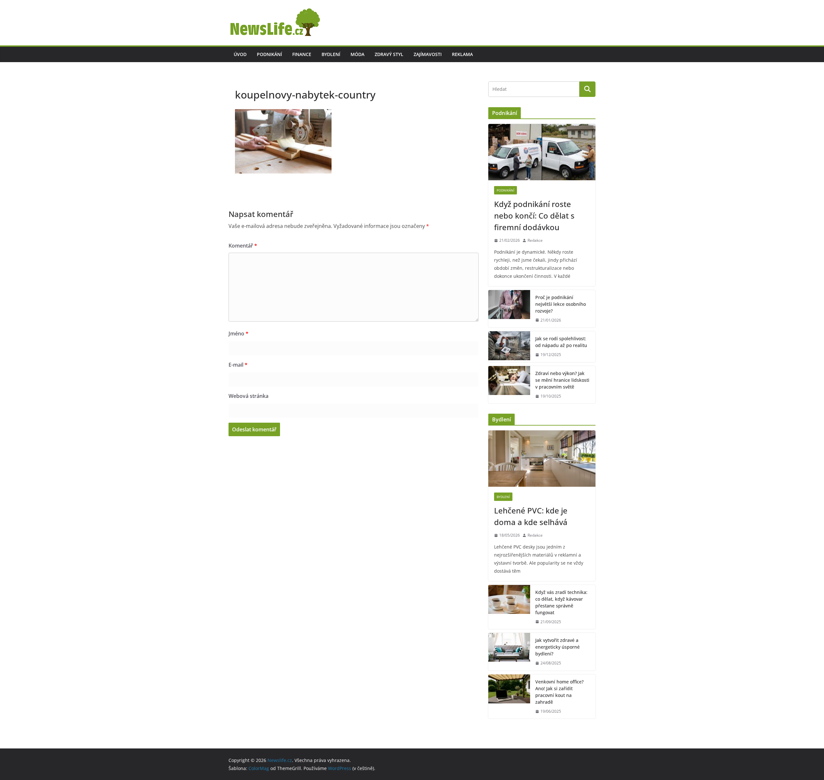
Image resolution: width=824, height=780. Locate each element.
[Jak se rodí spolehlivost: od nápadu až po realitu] (509, 346)
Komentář (243, 245)
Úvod (240, 54)
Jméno (238, 333)
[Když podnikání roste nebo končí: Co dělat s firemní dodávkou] (541, 152)
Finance (301, 54)
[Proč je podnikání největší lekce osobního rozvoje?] (509, 309)
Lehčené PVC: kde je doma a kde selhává (530, 516)
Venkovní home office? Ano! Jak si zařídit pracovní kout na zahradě (559, 692)
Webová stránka (248, 395)
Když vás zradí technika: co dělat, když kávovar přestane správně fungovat (561, 602)
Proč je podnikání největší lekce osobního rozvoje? (560, 304)
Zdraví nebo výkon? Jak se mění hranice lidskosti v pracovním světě (562, 380)
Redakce (535, 240)
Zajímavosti (428, 54)
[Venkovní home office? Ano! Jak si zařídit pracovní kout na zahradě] (509, 696)
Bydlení (331, 54)
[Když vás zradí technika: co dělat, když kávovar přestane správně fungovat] (509, 607)
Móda (357, 54)
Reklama (462, 54)
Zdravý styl (389, 54)
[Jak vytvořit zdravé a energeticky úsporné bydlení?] (509, 652)
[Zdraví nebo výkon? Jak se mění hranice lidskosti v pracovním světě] (509, 385)
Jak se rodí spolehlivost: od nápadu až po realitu (561, 341)
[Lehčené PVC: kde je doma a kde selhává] (541, 458)
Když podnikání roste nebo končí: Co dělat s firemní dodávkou (534, 215)
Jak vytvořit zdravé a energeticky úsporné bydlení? (557, 647)
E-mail (238, 364)
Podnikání (269, 54)
